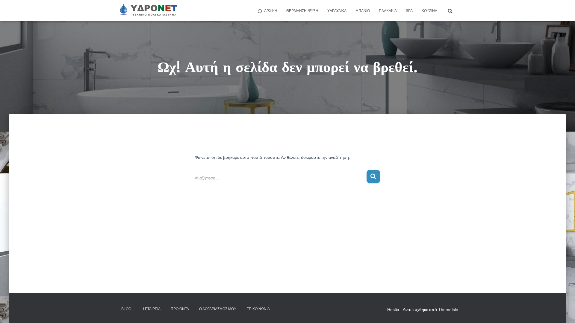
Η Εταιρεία (151, 309)
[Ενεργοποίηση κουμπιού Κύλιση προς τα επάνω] (563, 311)
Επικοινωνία (258, 309)
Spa (409, 11)
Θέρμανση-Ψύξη (302, 11)
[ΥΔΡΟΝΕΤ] (148, 10)
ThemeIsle (448, 309)
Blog (126, 309)
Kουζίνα (429, 11)
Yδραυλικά (336, 11)
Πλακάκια (388, 11)
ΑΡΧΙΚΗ (270, 11)
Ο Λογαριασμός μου (217, 309)
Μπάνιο (362, 11)
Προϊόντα (180, 309)
